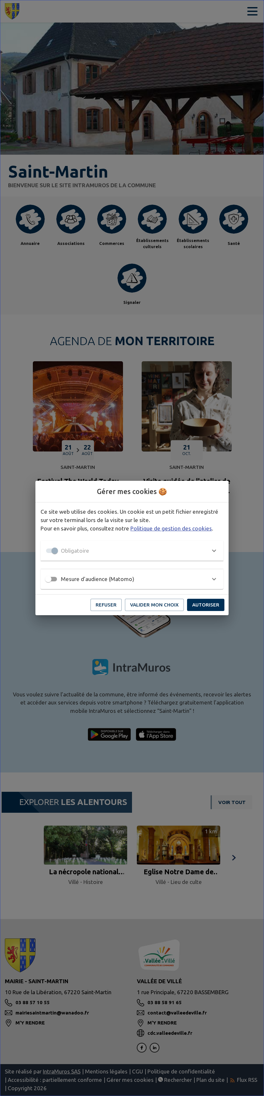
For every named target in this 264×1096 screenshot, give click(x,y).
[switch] (48, 579)
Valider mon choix (154, 604)
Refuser (106, 604)
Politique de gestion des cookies (171, 528)
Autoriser (205, 604)
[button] (132, 551)
